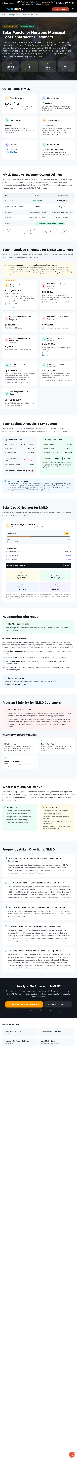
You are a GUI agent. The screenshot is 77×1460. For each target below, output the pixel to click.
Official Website (12, 152)
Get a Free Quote (60, 9)
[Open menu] (73, 9)
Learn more (8, 307)
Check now (45, 4)
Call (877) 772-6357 (59, 1004)
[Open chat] (72, 1455)
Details (44, 355)
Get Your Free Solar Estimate (24, 1004)
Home (4, 15)
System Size (11, 533)
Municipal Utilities (14, 15)
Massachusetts (28, 15)
